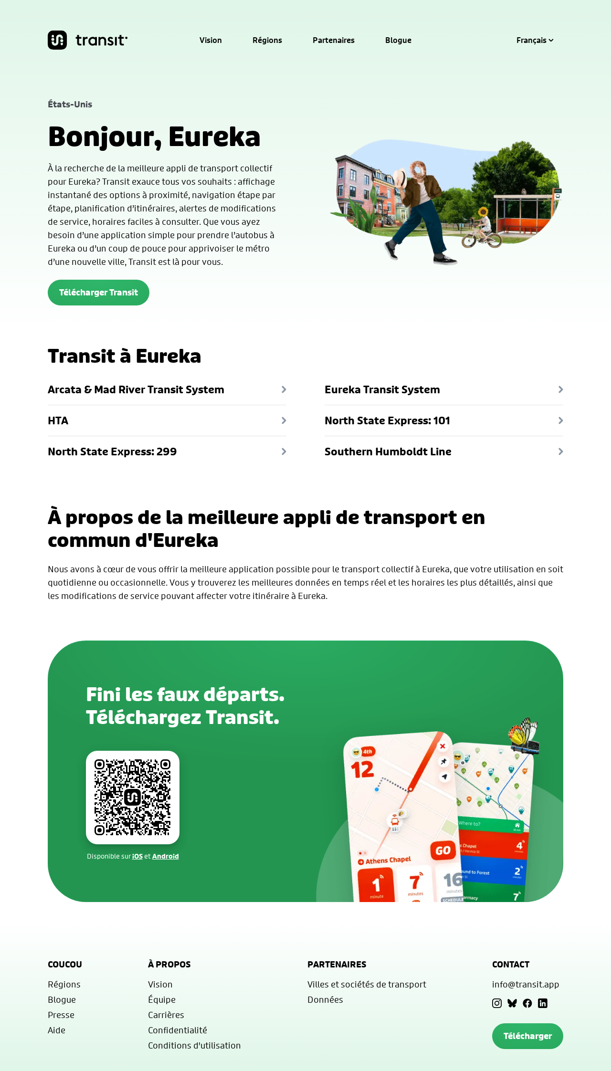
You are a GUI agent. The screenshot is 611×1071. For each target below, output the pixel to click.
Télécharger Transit (98, 292)
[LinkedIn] (543, 1003)
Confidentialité (177, 1030)
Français (531, 40)
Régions (267, 40)
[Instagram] (497, 1003)
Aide (56, 1030)
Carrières (166, 1014)
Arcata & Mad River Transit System (136, 389)
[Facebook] (527, 1003)
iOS (137, 856)
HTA (58, 420)
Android (165, 856)
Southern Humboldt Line (388, 451)
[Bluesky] (512, 1003)
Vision (211, 40)
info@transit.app (525, 984)
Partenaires (334, 40)
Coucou (65, 964)
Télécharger (528, 1036)
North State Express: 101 (387, 420)
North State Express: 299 (112, 451)
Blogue (398, 40)
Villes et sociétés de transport (366, 984)
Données (325, 999)
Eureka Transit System (382, 389)
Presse (61, 1014)
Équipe (162, 999)
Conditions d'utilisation (194, 1045)
